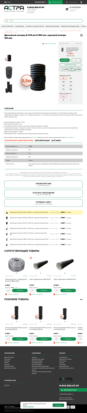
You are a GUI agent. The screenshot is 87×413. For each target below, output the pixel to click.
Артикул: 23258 (54, 239)
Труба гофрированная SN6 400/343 (65, 279)
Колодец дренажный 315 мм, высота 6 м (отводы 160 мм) (16, 328)
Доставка (7, 361)
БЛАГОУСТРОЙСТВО (7, 26)
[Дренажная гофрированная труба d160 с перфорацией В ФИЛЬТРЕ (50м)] (16, 264)
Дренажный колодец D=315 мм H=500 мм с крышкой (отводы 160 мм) (29, 212)
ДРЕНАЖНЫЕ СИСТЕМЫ (52, 26)
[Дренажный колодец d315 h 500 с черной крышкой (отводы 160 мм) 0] (36, 70)
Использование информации (40, 366)
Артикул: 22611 (54, 234)
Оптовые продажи (37, 361)
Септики (61, 362)
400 (70, 82)
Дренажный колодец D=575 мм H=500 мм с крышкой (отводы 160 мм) (29, 223)
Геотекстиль (62, 361)
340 (70, 78)
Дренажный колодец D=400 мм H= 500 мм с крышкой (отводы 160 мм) (28, 233)
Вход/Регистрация (82, 2)
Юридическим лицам (38, 359)
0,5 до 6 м (35, 137)
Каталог (62, 353)
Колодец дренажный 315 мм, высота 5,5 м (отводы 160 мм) (40, 328)
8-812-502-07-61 (69, 385)
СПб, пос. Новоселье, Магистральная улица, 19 (66, 398)
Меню (9, 2)
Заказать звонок (56, 2)
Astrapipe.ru (12, 406)
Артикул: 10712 (54, 228)
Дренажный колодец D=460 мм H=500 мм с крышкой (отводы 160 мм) (29, 228)
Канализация (63, 357)
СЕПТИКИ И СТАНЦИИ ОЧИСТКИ (35, 26)
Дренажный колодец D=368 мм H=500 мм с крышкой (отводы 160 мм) (29, 239)
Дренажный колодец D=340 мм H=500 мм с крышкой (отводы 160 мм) (29, 244)
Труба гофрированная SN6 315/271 (40, 279)
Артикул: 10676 (54, 244)
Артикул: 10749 (54, 223)
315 (63, 78)
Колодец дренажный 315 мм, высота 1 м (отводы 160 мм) (65, 328)
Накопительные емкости (66, 368)
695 (71, 89)
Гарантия (7, 364)
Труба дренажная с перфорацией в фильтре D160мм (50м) (16, 280)
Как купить (7, 359)
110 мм (66, 137)
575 (63, 89)
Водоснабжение (64, 366)
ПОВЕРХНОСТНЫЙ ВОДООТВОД (70, 26)
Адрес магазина (9, 357)
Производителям (37, 362)
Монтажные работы (10, 368)
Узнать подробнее (28, 406)
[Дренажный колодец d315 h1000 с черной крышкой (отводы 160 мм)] (65, 313)
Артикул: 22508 (54, 212)
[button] (18, 70)
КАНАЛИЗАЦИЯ (19, 26)
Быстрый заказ (70, 65)
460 (63, 85)
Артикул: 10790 (54, 217)
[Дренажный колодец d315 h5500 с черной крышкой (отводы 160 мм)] (40, 313)
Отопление (62, 364)
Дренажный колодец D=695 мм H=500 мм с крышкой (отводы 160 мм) (29, 217)
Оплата (6, 362)
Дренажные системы (65, 359)
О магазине (36, 353)
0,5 (63, 96)
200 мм (72, 137)
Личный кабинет (9, 366)
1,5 (63, 100)
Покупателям (9, 353)
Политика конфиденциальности (13, 408)
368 (63, 82)
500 (70, 85)
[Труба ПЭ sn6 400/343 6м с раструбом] (65, 264)
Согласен (58, 405)
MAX (8, 385)
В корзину (64, 60)
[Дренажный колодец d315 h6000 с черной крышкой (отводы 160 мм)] (16, 313)
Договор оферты (37, 364)
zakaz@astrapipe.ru (66, 394)
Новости (34, 357)
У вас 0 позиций (75, 9)
